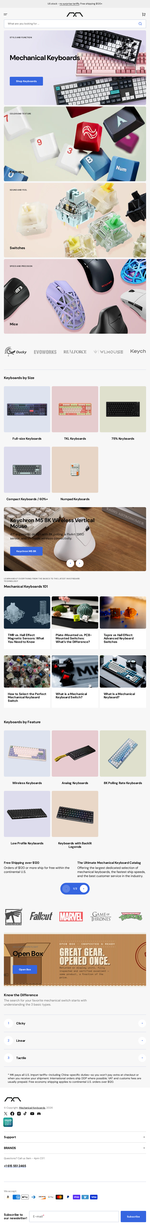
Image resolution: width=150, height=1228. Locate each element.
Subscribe (133, 1216)
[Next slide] (84, 889)
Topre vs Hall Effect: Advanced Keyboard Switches (119, 638)
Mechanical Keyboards (32, 1107)
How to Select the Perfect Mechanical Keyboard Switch (27, 697)
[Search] (141, 23)
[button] (5, 14)
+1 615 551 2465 (15, 1166)
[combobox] (75, 23)
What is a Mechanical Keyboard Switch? (71, 695)
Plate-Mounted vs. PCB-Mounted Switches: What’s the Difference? (74, 638)
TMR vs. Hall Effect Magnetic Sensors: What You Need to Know (26, 638)
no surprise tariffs (69, 3)
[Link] (75, 67)
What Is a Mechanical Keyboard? (119, 695)
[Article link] (27, 622)
